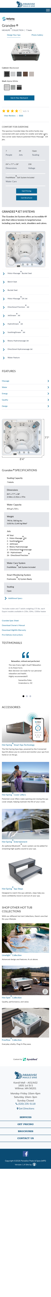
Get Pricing (26, 191)
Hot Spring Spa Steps (12, 888)
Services (25, 1117)
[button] (7, 74)
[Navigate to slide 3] (30, 696)
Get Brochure (26, 198)
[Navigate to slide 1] (23, 696)
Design (5, 406)
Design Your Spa (13, 35)
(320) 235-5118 (26, 1103)
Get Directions (26, 1108)
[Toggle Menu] (48, 10)
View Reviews (10, 116)
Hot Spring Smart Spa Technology (18, 744)
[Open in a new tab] (30, 1060)
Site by (29, 1164)
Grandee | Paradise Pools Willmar (25, 4)
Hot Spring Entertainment (14, 841)
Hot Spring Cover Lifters (14, 794)
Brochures (25, 1131)
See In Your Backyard (19, 98)
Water (4, 387)
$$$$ (21, 116)
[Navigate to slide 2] (27, 696)
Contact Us (25, 1138)
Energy (5, 394)
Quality (5, 400)
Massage (5, 381)
